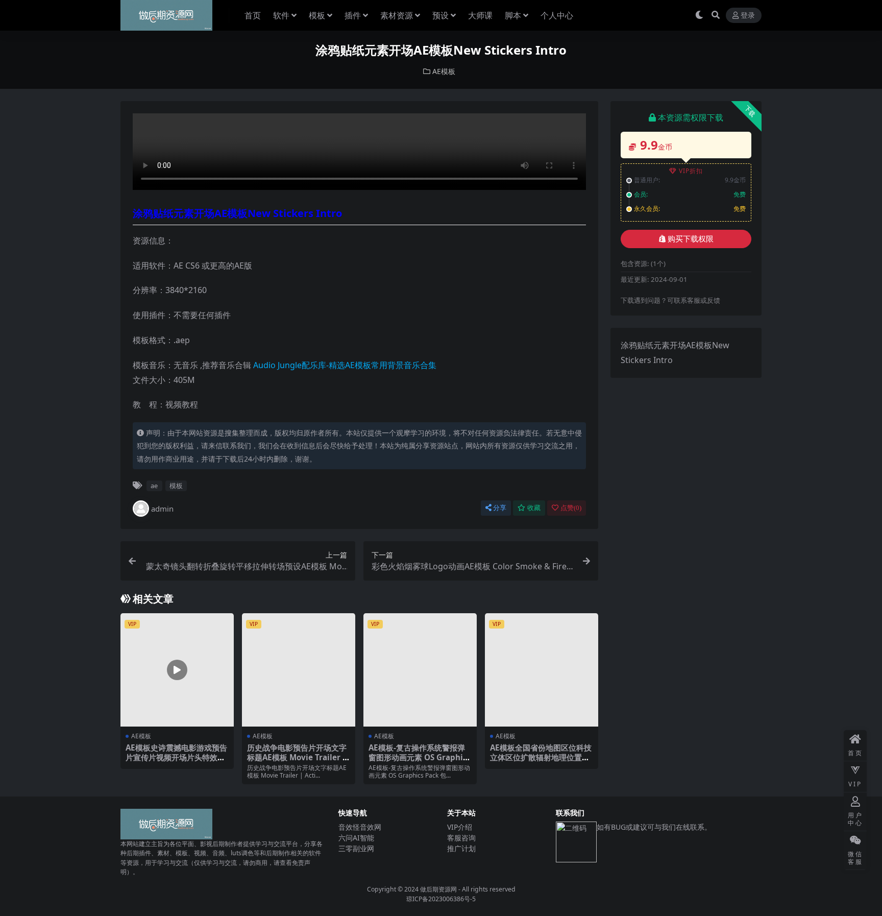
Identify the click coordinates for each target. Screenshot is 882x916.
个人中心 (557, 15)
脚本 (513, 15)
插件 (353, 15)
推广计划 (461, 848)
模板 (317, 15)
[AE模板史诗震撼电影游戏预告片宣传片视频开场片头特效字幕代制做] (177, 670)
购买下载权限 (691, 239)
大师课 (480, 15)
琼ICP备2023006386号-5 (441, 899)
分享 (499, 508)
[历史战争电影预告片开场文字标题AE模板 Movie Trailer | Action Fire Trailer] (298, 670)
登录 (748, 15)
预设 (440, 15)
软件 (281, 15)
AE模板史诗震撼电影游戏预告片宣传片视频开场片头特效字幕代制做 (176, 756)
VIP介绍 (459, 827)
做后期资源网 (438, 889)
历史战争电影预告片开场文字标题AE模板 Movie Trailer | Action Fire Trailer (297, 756)
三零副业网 (356, 848)
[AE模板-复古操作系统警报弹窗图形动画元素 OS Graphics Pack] (420, 670)
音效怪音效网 (359, 827)
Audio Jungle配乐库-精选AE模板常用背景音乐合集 (344, 365)
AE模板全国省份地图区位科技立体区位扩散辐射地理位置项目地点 (541, 756)
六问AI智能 (356, 837)
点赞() (570, 508)
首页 (252, 15)
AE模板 (443, 71)
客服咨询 (461, 837)
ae (154, 485)
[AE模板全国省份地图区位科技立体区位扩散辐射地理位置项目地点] (541, 670)
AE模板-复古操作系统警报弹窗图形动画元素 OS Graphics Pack (420, 756)
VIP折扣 (691, 170)
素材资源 (396, 15)
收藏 (534, 508)
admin (162, 508)
